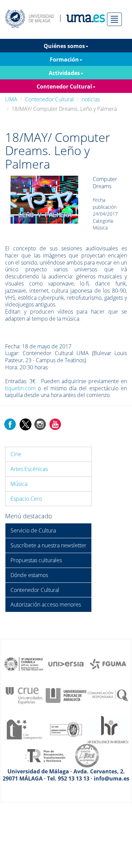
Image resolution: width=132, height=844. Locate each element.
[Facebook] (10, 423)
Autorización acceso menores (45, 604)
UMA (11, 99)
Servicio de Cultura (33, 530)
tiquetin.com (20, 388)
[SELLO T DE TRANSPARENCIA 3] (24, 729)
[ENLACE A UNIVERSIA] (66, 663)
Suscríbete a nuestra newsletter (48, 545)
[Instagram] (40, 423)
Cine (15, 454)
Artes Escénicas (29, 469)
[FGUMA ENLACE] (108, 663)
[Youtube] (55, 423)
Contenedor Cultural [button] (64, 86)
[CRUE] (24, 695)
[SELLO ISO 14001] (66, 729)
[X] (25, 423)
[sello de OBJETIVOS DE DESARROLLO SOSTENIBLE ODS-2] (24, 663)
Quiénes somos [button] (64, 46)
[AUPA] (66, 695)
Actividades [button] (64, 73)
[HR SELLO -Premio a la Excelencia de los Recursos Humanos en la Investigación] (108, 729)
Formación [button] (64, 59)
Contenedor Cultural (49, 99)
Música (18, 484)
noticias (91, 99)
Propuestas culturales (36, 560)
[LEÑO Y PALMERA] (44, 199)
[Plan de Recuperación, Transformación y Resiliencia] (45, 755)
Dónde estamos (29, 575)
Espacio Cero (26, 498)
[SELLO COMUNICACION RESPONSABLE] (108, 695)
